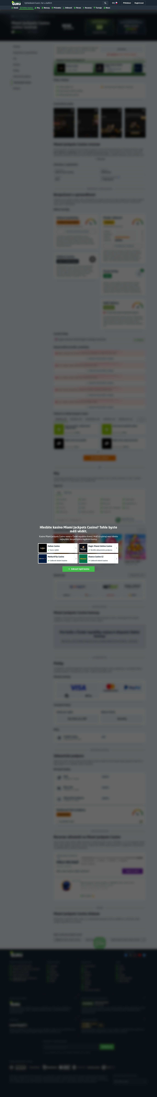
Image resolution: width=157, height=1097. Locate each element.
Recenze (88, 8)
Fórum (78, 8)
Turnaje (99, 8)
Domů (16, 8)
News (108, 8)
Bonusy (47, 8)
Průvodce (57, 8)
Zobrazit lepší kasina (80, 569)
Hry (38, 8)
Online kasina (27, 8)
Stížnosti (68, 8)
